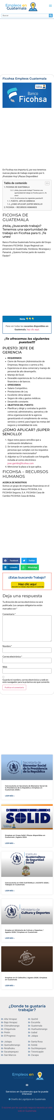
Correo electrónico (12, 656)
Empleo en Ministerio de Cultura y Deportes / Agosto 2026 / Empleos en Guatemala (24, 931)
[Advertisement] (27, 46)
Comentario (9, 614)
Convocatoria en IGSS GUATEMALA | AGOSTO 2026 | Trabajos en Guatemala (27, 884)
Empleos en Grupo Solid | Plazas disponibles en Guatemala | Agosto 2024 (25, 836)
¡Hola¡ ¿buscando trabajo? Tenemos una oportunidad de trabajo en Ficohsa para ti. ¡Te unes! (30, 192)
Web (5, 667)
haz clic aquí (33, 329)
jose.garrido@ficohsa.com (21, 463)
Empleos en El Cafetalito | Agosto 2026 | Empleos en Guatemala (26, 979)
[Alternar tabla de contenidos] (46, 183)
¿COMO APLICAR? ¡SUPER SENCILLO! (26, 204)
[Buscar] (51, 15)
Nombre (7, 646)
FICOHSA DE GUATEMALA (18, 187)
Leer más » (10, 796)
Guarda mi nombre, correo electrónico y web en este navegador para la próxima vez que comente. (26, 681)
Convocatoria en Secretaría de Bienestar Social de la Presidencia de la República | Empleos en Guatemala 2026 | (26, 788)
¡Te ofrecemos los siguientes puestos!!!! (28, 198)
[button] (50, 5)
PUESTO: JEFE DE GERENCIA (23, 201)
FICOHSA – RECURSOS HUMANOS (21, 207)
